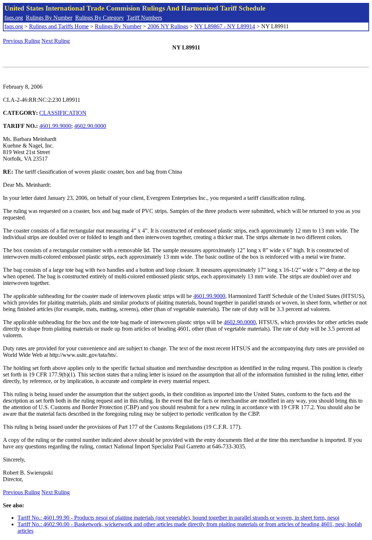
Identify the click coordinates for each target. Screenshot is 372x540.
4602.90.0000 (90, 126)
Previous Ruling (21, 41)
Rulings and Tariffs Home (59, 26)
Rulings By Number (49, 18)
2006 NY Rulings (167, 26)
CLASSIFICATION (62, 113)
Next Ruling (55, 41)
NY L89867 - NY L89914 (224, 26)
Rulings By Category (99, 18)
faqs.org (13, 18)
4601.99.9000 (55, 126)
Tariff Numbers (144, 18)
